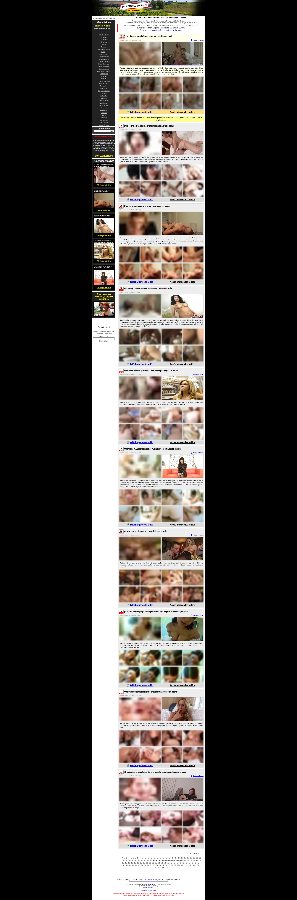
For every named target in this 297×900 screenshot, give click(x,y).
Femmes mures (104, 83)
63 (144, 863)
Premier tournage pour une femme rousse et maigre (147, 206)
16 (160, 858)
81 (198, 863)
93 (157, 865)
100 (178, 865)
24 (185, 858)
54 (196, 860)
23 (181, 858)
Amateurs (104, 37)
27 (194, 858)
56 (123, 863)
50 (184, 860)
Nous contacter (148, 887)
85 (133, 865)
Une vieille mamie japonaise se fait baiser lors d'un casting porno (152, 449)
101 (182, 865)
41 (157, 860)
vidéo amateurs (150, 879)
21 (175, 858)
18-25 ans (104, 32)
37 (144, 860)
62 (141, 863)
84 (130, 865)
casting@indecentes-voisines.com (168, 30)
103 (190, 865)
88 (142, 865)
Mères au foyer (104, 105)
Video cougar (104, 122)
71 (168, 863)
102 (186, 865)
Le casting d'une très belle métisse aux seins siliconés (148, 288)
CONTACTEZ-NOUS (104, 156)
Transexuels (104, 120)
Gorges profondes (104, 91)
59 (132, 863)
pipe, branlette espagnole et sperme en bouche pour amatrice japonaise (155, 611)
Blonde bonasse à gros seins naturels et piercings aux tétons (151, 371)
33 (132, 860)
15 (157, 858)
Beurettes (104, 42)
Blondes (104, 47)
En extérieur (104, 74)
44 (166, 860)
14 (154, 858)
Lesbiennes (104, 103)
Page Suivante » (193, 853)
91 (151, 865)
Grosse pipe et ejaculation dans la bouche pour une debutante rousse (155, 772)
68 (159, 863)
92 (154, 865)
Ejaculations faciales (103, 71)
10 (142, 858)
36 (141, 860)
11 (145, 858)
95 (163, 865)
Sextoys (103, 115)
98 (172, 865)
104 (193, 865)
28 (197, 858)
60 (135, 863)
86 (136, 865)
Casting (103, 52)
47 (175, 860)
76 (183, 863)
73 (174, 863)
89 (145, 865)
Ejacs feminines (104, 69)
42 (160, 860)
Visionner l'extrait (198, 40)
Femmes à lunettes (104, 81)
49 (181, 860)
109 (166, 868)
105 (197, 865)
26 (191, 858)
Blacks (104, 44)
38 (147, 860)
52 (190, 860)
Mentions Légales (146, 891)
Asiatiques (104, 39)
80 (195, 863)
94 (160, 865)
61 (138, 863)
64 (147, 863)
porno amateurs (152, 881)
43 (163, 860)
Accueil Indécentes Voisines (104, 18)
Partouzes (104, 108)
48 (178, 860)
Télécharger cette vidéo (141, 112)
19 (169, 858)
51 (187, 860)
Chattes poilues (104, 57)
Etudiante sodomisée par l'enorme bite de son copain (149, 36)
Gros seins (103, 96)
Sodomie (104, 118)
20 (172, 858)
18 (166, 858)
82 (123, 865)
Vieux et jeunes (104, 125)
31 (126, 860)
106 (155, 868)
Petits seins (103, 110)
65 (150, 863)
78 (189, 863)
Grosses (104, 98)
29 (200, 858)
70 (165, 863)
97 (169, 865)
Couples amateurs (104, 61)
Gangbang (103, 88)
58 (129, 863)
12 (148, 858)
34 (135, 860)
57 (126, 863)
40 (154, 860)
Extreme (104, 79)
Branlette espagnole (103, 49)
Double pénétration (104, 66)
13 (151, 858)
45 (169, 860)
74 (177, 863)
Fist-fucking (103, 86)
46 (172, 860)
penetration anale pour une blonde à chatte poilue (146, 531)
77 (186, 863)
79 (192, 863)
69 (162, 863)
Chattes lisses (103, 54)
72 (171, 863)
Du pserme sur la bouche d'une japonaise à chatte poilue (149, 126)
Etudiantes (103, 76)
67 (156, 863)
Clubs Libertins (104, 59)
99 (175, 865)
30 (123, 860)
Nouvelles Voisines (102, 26)
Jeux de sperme (104, 100)
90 (148, 865)
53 (193, 860)
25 (188, 858)
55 (199, 860)
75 (180, 863)
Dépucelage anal (103, 64)
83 (127, 865)
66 (153, 863)
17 (163, 858)
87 (139, 865)
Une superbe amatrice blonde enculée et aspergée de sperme (151, 692)
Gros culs (104, 93)
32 (129, 860)
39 (151, 860)
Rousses (104, 113)
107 (159, 868)
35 (138, 860)
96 (166, 865)
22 (178, 858)
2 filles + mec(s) (104, 35)
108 (162, 868)
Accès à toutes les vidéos (182, 112)
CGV (154, 891)
